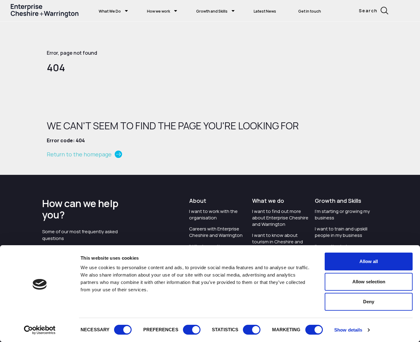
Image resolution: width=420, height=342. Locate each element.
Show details (348, 329)
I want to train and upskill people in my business (341, 232)
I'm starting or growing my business (342, 214)
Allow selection (368, 281)
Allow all (368, 261)
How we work (158, 11)
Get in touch (309, 11)
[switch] (191, 330)
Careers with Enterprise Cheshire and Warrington (216, 232)
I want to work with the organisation (213, 214)
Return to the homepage (79, 154)
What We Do (110, 11)
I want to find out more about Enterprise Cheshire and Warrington (280, 217)
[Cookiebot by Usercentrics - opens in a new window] (40, 330)
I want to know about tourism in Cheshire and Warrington (277, 241)
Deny (368, 301)
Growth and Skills (212, 11)
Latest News (265, 11)
